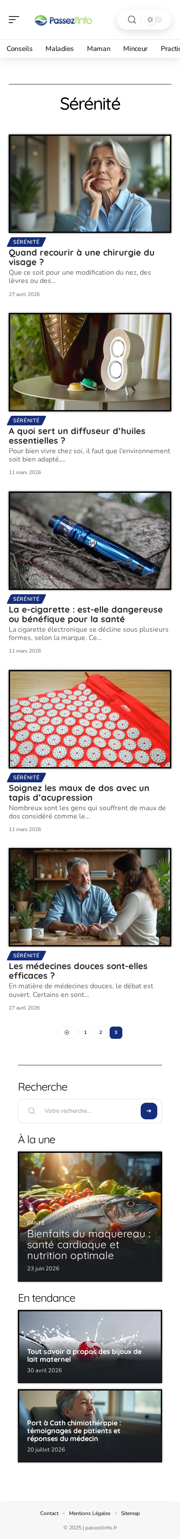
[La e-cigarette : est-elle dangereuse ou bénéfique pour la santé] (90, 540)
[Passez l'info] (63, 19)
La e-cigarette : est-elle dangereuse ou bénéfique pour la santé (86, 614)
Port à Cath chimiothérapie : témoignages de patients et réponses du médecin (74, 1430)
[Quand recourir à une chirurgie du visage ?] (90, 183)
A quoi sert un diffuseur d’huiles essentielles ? (77, 435)
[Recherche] (132, 20)
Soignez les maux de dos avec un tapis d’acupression (79, 792)
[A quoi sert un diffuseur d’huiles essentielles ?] (90, 362)
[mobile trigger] (16, 19)
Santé (36, 1223)
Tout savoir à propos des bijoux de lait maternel (84, 1355)
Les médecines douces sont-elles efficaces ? (78, 970)
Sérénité (26, 242)
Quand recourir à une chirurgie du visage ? (82, 257)
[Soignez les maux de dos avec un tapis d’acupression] (90, 719)
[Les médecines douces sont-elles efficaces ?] (90, 897)
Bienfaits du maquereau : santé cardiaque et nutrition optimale (88, 1244)
